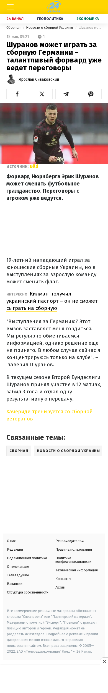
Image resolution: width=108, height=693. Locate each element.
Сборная (13, 27)
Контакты (63, 579)
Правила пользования (73, 549)
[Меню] (10, 6)
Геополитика (50, 19)
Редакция (15, 549)
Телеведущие (18, 575)
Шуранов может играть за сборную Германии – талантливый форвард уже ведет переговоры (90, 27)
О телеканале (18, 566)
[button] (17, 94)
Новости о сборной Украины (50, 27)
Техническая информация (76, 570)
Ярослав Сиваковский (39, 79)
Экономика (88, 19)
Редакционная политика (27, 558)
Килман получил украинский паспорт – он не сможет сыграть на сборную (51, 301)
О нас (11, 541)
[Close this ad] (104, 661)
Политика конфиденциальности (73, 560)
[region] (54, 679)
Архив (60, 587)
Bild (34, 166)
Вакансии (14, 584)
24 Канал (15, 19)
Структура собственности (27, 592)
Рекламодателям (69, 541)
